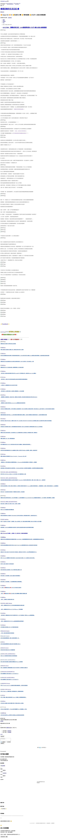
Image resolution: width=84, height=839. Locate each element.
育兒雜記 (9, 732)
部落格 (4, 21)
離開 (6, 836)
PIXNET (33, 823)
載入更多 (2, 736)
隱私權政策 (48, 823)
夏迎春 (1, 721)
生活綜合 (10, 17)
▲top (1, 734)
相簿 (4, 19)
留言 (10, 727)
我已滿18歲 (3, 836)
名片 (4, 22)
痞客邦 (7, 727)
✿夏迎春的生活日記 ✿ (9, 9)
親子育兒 (9, 730)
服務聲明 (52, 823)
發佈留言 (2, 743)
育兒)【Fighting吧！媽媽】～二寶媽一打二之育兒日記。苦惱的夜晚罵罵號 (14, 533)
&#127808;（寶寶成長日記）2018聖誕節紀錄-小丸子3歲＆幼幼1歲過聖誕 (25, 27)
